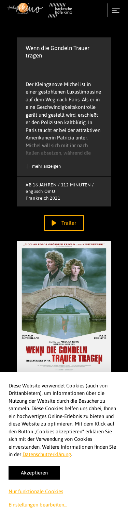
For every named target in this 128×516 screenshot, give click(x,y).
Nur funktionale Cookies (36, 491)
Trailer (68, 223)
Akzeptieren (34, 473)
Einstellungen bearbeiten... (38, 504)
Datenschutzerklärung (47, 454)
